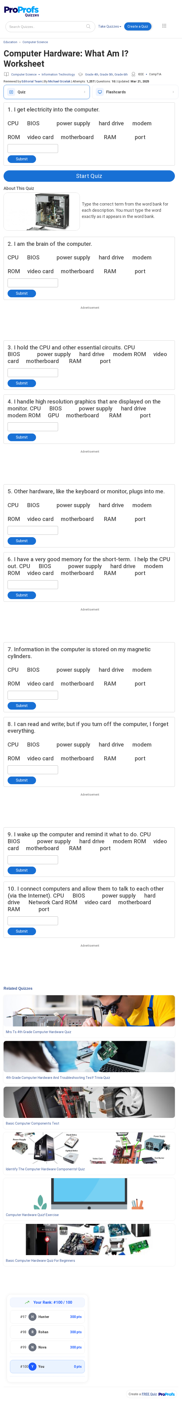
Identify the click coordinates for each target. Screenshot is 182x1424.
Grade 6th (121, 74)
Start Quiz (89, 176)
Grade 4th (91, 74)
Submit (22, 159)
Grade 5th (106, 74)
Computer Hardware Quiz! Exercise (32, 1215)
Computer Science (23, 74)
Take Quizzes (108, 26)
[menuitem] (109, 27)
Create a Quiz (137, 26)
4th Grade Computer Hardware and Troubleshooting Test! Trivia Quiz (58, 1078)
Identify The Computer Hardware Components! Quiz (45, 1169)
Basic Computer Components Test (32, 1123)
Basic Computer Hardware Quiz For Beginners (40, 1260)
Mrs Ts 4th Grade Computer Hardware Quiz (38, 1032)
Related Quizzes (18, 988)
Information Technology (58, 74)
